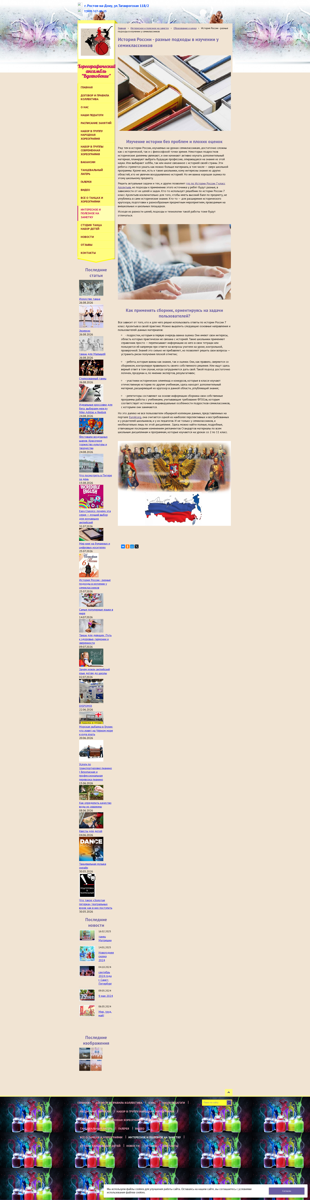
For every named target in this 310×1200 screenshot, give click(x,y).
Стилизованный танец (92, 378)
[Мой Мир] (132, 546)
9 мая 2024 (105, 996)
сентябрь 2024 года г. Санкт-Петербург (105, 977)
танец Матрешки (105, 938)
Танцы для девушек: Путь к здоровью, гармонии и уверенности (95, 639)
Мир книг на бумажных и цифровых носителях (94, 545)
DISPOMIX (85, 706)
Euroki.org (135, 417)
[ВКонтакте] (123, 546)
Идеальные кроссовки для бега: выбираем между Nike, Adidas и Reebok (95, 408)
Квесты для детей (90, 831)
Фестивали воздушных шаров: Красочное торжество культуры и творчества (93, 442)
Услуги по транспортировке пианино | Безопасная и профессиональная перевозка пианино (95, 771)
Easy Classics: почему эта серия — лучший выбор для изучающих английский (95, 516)
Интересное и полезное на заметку (149, 28)
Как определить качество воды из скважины (95, 804)
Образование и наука (185, 28)
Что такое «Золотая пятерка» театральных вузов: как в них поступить (95, 904)
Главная (122, 28)
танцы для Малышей (92, 354)
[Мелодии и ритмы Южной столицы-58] (84, 1065)
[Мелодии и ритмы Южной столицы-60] (84, 1053)
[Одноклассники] (127, 546)
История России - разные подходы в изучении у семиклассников (95, 583)
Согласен (286, 1191)
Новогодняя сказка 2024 (106, 956)
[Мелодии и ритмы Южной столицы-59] (97, 1053)
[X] (137, 546)
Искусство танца (89, 299)
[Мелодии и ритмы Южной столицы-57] (96, 1065)
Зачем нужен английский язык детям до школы (94, 671)
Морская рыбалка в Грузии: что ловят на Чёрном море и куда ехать (96, 730)
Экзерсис (84, 330)
